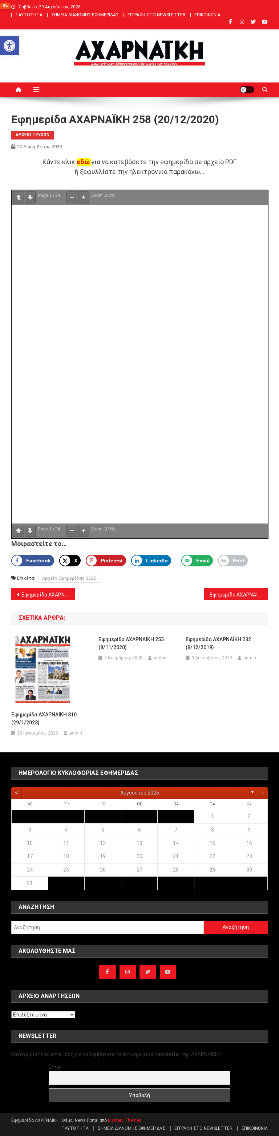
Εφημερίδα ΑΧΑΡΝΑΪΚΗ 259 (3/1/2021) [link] (239, 595)
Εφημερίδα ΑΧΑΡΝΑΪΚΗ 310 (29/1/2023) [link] (44, 718)
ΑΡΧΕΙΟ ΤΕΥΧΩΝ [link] (32, 134)
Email (55, 1067)
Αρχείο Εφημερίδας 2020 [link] (69, 578)
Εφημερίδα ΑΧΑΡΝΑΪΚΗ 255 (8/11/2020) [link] (131, 643)
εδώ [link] (83, 162)
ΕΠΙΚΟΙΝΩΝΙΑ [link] (207, 14)
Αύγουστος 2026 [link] (139, 793)
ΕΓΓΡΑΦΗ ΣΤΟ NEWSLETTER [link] (157, 14)
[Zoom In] (83, 197)
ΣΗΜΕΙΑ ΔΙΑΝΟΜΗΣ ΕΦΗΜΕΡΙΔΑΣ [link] (85, 14)
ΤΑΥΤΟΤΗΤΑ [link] (29, 14)
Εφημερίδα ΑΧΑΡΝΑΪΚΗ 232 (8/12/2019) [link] (218, 643)
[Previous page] (18, 197)
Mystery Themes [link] (124, 1120)
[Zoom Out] (71, 197)
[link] (9, 45)
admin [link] (75, 733)
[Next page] (30, 197)
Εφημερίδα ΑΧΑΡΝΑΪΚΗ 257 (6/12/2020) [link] (48, 595)
